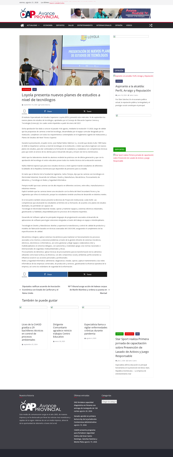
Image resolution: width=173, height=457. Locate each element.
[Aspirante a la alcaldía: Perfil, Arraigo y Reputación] (133, 75)
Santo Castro (133, 95)
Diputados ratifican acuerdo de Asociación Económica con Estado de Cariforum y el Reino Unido (41, 290)
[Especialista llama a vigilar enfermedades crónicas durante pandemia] (96, 307)
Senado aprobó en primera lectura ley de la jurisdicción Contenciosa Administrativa (85, 419)
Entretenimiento (85, 25)
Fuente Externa (45, 105)
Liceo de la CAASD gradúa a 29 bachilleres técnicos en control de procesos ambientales (32, 332)
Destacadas (26, 89)
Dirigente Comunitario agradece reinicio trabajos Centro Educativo (62, 330)
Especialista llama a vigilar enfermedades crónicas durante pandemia (95, 329)
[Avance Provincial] (22, 25)
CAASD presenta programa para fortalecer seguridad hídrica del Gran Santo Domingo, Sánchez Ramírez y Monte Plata (85, 436)
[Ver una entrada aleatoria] (151, 25)
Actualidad (32, 25)
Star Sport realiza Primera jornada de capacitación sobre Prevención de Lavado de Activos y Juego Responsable (132, 347)
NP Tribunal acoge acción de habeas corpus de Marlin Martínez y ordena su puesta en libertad (87, 290)
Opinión (118, 25)
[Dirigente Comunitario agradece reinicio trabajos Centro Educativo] (64, 307)
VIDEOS (129, 25)
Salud (71, 25)
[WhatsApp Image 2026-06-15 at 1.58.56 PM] (131, 37)
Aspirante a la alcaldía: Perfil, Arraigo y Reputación (133, 88)
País (34, 89)
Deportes (60, 25)
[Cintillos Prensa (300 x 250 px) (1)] (133, 116)
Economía (47, 25)
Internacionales (103, 25)
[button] (38, 25)
